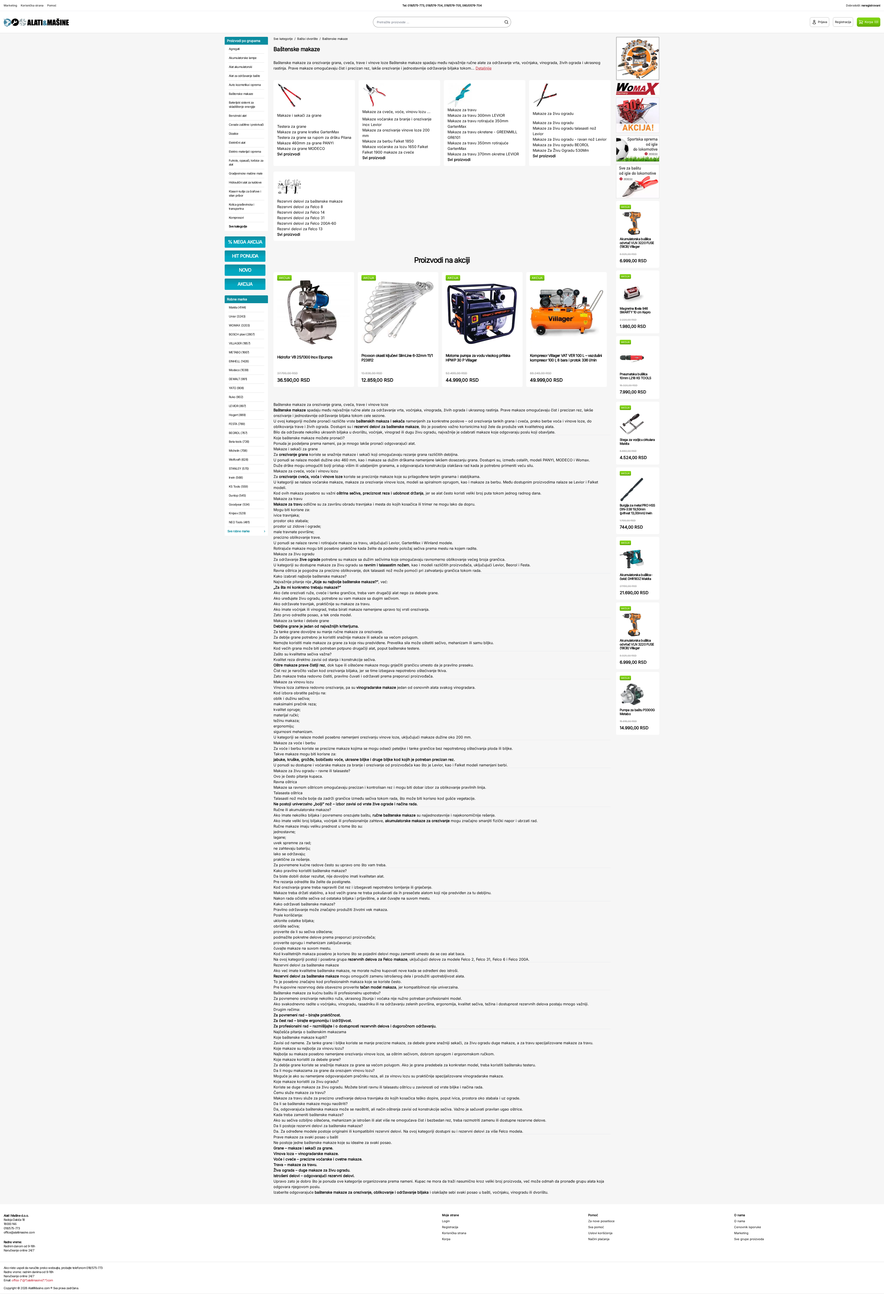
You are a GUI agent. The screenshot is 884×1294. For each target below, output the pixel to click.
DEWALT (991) (238, 379)
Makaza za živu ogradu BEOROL (561, 144)
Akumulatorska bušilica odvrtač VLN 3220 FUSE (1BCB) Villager (637, 243)
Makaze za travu (462, 110)
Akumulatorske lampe (243, 58)
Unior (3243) (237, 316)
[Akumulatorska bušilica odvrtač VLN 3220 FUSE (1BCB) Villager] (632, 223)
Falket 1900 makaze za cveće (388, 152)
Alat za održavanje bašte (244, 76)
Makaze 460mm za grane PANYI (305, 143)
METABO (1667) (239, 352)
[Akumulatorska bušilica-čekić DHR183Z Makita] (632, 559)
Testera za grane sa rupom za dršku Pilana (314, 137)
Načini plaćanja (598, 1239)
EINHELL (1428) (239, 361)
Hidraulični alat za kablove (245, 182)
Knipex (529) (237, 513)
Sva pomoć (596, 1227)
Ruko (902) (236, 397)
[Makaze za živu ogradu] (570, 95)
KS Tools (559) (238, 486)
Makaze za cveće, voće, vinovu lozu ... (396, 111)
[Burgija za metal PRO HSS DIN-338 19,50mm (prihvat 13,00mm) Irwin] (632, 489)
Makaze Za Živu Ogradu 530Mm (561, 150)
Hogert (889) (237, 415)
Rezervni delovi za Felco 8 (300, 206)
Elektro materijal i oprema (245, 151)
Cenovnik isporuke (747, 1227)
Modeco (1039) (239, 370)
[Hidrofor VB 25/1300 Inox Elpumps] (313, 313)
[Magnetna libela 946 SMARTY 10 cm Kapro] (632, 293)
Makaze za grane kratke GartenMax (308, 132)
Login (446, 1221)
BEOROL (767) (238, 433)
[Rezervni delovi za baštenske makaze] (314, 186)
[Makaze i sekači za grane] (314, 95)
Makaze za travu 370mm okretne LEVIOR (483, 154)
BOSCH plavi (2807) (242, 334)
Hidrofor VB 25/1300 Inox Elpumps (304, 357)
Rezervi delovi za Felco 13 (300, 229)
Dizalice (233, 133)
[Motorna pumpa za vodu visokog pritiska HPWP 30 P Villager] (482, 312)
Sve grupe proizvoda (749, 1239)
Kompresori (236, 217)
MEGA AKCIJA (245, 242)
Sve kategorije (238, 226)
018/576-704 (434, 5)
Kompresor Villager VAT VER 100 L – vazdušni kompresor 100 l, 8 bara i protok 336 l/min (566, 357)
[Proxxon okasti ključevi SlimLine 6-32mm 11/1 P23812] (398, 312)
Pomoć (51, 5)
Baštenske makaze (241, 94)
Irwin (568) (236, 477)
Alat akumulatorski (240, 67)
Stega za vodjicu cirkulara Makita (637, 441)
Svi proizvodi (288, 154)
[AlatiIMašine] (110, 22)
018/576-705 (452, 5)
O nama (739, 1221)
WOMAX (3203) (239, 325)
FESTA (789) (237, 424)
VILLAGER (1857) (239, 343)
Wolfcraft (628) (238, 459)
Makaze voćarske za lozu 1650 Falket (395, 146)
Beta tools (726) (239, 441)
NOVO (245, 270)
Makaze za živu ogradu (553, 113)
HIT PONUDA (245, 256)
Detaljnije (483, 68)
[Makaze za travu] (485, 95)
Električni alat (237, 142)
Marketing (10, 5)
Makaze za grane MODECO (301, 148)
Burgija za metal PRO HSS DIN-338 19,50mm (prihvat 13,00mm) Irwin (637, 509)
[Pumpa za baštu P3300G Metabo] (632, 694)
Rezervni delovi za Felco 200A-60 (306, 223)
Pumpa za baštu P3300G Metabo (637, 712)
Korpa (446, 1239)
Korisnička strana (32, 5)
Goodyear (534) (239, 504)
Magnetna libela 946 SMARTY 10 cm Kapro (635, 310)
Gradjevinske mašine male (245, 173)
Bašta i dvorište (307, 39)
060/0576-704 (472, 5)
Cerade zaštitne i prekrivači (246, 124)
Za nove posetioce (601, 1221)
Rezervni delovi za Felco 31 (301, 217)
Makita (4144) (237, 307)
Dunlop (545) (237, 495)
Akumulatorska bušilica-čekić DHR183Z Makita (636, 577)
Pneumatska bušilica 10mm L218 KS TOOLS (635, 376)
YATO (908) (236, 388)
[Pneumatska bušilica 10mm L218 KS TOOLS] (632, 358)
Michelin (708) (238, 450)
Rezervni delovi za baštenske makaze (310, 201)
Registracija (450, 1227)
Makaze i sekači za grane (299, 115)
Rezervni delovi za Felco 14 (301, 212)
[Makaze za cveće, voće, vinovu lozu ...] (399, 95)
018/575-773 (416, 5)
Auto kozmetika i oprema (245, 85)
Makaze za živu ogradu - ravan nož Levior (570, 139)
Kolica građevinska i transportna (241, 206)
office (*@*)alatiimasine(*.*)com (32, 1280)
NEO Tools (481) (239, 522)
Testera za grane (291, 126)
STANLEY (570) (239, 468)
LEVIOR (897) (237, 406)
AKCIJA (245, 284)
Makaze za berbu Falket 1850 (388, 141)
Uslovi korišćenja (600, 1233)
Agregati (234, 49)
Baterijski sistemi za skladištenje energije (242, 104)
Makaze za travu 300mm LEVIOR (476, 115)
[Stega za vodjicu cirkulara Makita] (632, 424)
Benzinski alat (237, 115)
